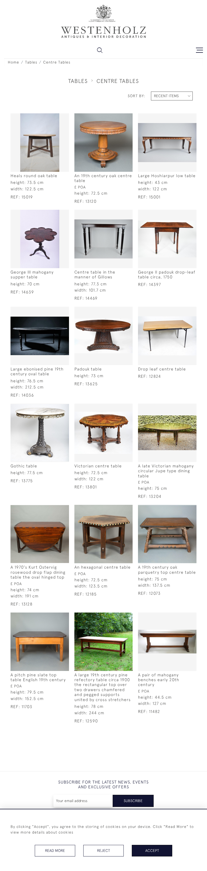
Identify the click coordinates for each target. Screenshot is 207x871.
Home (13, 62)
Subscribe (133, 801)
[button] (100, 50)
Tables (31, 62)
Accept (152, 850)
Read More (55, 850)
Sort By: (136, 96)
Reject (103, 850)
